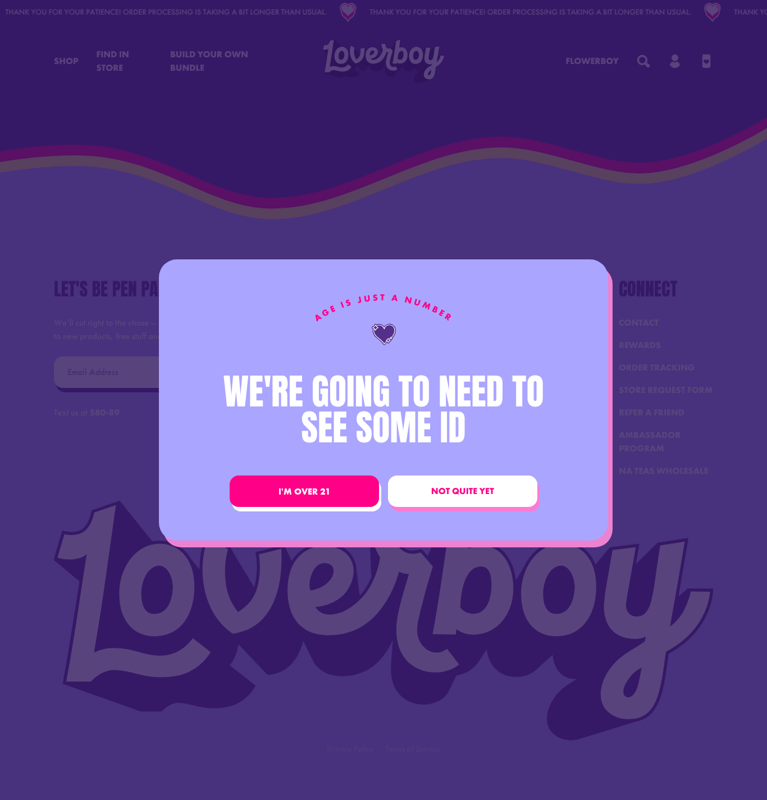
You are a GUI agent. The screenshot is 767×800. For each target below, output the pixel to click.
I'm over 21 (305, 491)
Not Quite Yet (462, 491)
